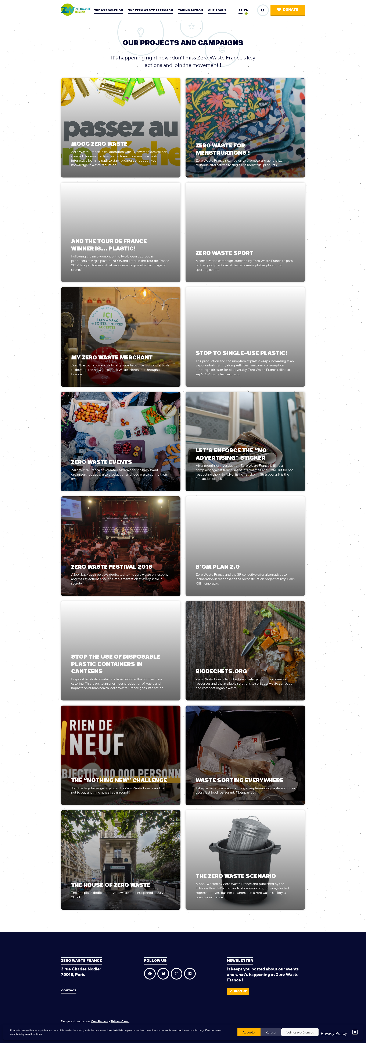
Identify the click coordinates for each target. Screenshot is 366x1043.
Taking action (190, 10)
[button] (355, 1032)
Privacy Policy (334, 1033)
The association (108, 10)
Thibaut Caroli (120, 1021)
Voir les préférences (300, 1032)
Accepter (249, 1032)
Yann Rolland (99, 1021)
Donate (290, 10)
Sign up (240, 991)
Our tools (217, 10)
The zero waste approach (150, 10)
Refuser (271, 1032)
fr (240, 10)
